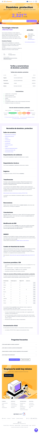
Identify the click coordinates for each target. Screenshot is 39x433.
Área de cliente (31, 404)
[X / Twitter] (28, 418)
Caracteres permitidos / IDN (10, 150)
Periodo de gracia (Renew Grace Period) (12, 117)
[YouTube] (33, 418)
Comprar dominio (5, 403)
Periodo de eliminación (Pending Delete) (19, 118)
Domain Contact (6, 425)
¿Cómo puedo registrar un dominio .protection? (19, 344)
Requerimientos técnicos (9, 136)
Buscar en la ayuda (25, 359)
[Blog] (36, 418)
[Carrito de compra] (34, 1)
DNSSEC (6, 146)
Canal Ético (34, 425)
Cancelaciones (7, 143)
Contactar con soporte (14, 359)
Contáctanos (31, 403)
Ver (34, 287)
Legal (30, 425)
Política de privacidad (24, 425)
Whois (3, 404)
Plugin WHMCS (22, 408)
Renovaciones (7, 141)
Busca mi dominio (8, 375)
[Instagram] (30, 418)
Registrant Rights (17, 425)
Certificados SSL (14, 406)
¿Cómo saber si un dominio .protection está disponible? (19, 347)
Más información (31, 39)
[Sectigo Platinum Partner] (18, 414)
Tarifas (3, 406)
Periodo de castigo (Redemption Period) (27, 117)
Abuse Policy (12, 425)
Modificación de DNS (9, 144)
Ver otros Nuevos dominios (30, 42)
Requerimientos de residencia (10, 134)
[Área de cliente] (36, 1)
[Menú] (2, 1)
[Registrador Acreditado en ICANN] (23, 414)
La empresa (31, 406)
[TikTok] (31, 418)
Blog (30, 407)
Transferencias (7, 139)
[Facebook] (26, 418)
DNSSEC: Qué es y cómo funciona (23, 240)
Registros (6, 138)
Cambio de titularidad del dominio (11, 148)
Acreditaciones (4, 407)
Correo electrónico (14, 404)
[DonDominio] (8, 1)
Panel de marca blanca (24, 409)
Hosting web (13, 403)
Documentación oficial (9, 151)
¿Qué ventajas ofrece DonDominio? (19, 354)
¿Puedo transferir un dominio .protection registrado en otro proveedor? (19, 351)
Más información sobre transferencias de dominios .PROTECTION (15, 193)
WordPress (13, 407)
